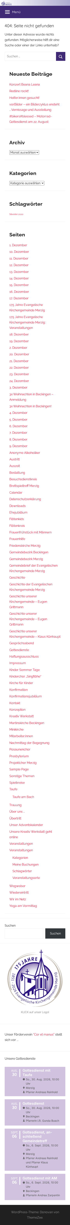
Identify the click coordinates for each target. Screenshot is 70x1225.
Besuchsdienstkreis (23, 479)
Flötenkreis (17, 526)
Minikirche (16, 729)
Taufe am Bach (23, 797)
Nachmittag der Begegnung (29, 743)
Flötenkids (16, 519)
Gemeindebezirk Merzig (26, 559)
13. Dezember (19, 272)
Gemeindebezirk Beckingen (28, 552)
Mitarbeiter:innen (21, 736)
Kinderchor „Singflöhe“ (25, 676)
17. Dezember (19, 298)
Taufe (13, 789)
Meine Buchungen (25, 864)
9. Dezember (18, 446)
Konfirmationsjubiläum (25, 696)
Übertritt (15, 818)
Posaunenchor (19, 749)
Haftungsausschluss (24, 656)
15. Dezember (19, 285)
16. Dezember (19, 292)
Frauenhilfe (17, 539)
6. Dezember (18, 426)
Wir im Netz (17, 899)
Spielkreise (17, 782)
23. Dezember (19, 374)
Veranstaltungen (21, 844)
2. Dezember (18, 348)
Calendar (15, 492)
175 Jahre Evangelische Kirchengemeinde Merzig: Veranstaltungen (27, 322)
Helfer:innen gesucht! (24, 98)
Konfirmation (18, 690)
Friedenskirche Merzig (24, 546)
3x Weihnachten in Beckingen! (30, 406)
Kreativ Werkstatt (21, 716)
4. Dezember (18, 413)
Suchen (10, 925)
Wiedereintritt (19, 892)
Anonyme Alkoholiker (24, 453)
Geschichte (17, 577)
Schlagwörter (22, 871)
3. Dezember (18, 387)
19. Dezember (19, 341)
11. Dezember (18, 258)
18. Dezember (19, 334)
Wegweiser (17, 886)
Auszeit (14, 466)
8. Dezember (18, 439)
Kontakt (14, 703)
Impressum (17, 663)
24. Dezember (19, 381)
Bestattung (17, 473)
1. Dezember (18, 245)
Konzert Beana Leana (24, 84)
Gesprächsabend (21, 643)
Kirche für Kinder (21, 683)
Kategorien (20, 858)
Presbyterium (19, 756)
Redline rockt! (19, 91)
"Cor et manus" (43, 1034)
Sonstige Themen (21, 776)
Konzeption (17, 709)
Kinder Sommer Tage (24, 670)
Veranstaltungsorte (26, 878)
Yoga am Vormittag (23, 906)
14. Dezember (19, 278)
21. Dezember (19, 361)
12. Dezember (19, 265)
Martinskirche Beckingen (26, 723)
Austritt (14, 459)
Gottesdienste (19, 650)
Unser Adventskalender (26, 825)
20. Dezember (19, 354)
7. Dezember (18, 433)
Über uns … (17, 811)
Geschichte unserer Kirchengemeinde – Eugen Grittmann (28, 601)
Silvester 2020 (16, 214)
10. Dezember (19, 252)
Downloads (17, 506)
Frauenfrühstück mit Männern (30, 532)
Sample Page (19, 769)
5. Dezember (18, 419)
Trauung (15, 805)
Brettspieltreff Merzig (24, 486)
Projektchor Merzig (23, 763)
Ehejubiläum (18, 512)
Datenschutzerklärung (25, 499)
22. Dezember (19, 367)
